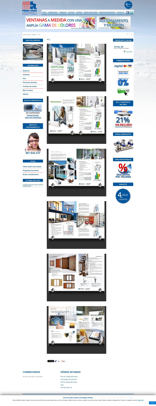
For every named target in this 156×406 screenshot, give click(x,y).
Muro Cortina (28, 90)
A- (132, 34)
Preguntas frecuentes (31, 170)
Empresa (26, 71)
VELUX (25, 94)
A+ (127, 34)
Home (33, 34)
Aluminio (26, 75)
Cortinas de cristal (29, 86)
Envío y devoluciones (31, 174)
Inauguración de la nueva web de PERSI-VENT (33, 185)
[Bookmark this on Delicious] (56, 361)
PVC (24, 78)
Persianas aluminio (30, 82)
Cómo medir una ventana (32, 166)
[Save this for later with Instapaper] (59, 361)
